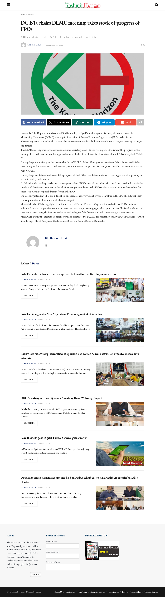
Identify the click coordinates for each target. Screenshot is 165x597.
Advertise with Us (98, 592)
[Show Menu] (8, 5)
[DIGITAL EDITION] (102, 550)
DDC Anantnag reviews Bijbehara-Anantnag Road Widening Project (61, 398)
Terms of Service (151, 592)
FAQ (124, 592)
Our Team (82, 592)
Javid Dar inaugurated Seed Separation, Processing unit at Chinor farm (62, 314)
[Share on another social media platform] (140, 122)
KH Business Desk (35, 45)
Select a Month (51, 542)
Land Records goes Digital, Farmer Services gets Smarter (54, 438)
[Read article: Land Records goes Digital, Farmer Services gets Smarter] (120, 453)
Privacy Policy (135, 592)
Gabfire (38, 592)
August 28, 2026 (44, 280)
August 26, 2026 (44, 403)
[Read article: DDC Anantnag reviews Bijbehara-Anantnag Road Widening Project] (120, 414)
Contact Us (70, 592)
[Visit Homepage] (82, 5)
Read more (31, 295)
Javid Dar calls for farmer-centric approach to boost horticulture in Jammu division (69, 274)
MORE (35, 574)
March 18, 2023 (50, 45)
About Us (58, 592)
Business (31, 14)
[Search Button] (156, 5)
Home (23, 14)
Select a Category (52, 552)
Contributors (113, 592)
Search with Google (53, 562)
